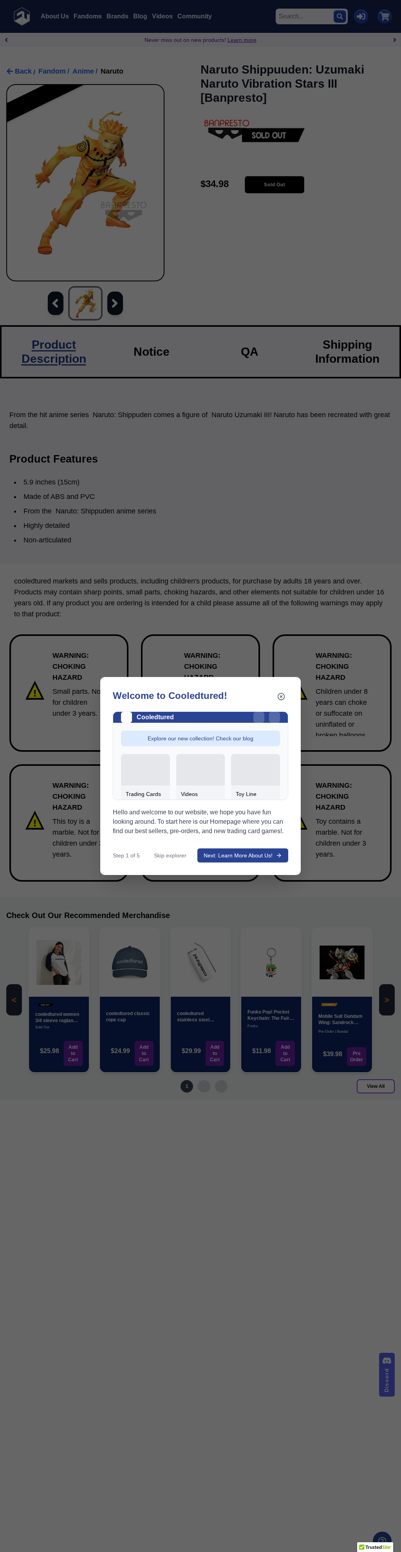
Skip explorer (170, 855)
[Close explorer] (281, 697)
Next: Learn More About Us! (238, 855)
